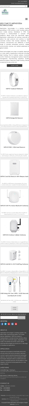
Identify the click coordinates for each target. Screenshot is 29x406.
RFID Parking (21, 399)
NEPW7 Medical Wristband (14, 89)
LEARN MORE (14, 65)
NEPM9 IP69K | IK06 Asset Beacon (14, 147)
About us (3, 330)
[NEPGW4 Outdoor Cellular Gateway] (14, 233)
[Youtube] (16, 324)
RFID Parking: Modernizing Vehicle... (9, 375)
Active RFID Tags (20, 395)
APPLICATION (4, 349)
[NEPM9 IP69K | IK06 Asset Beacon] (14, 145)
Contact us (4, 383)
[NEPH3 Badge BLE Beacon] (14, 116)
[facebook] (2, 324)
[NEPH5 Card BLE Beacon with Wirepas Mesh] (14, 175)
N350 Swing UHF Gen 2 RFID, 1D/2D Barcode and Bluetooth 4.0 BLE (14, 294)
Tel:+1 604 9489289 (22, 1)
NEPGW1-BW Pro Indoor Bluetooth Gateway (14, 205)
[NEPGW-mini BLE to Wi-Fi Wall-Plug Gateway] (14, 262)
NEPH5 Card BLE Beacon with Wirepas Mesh (14, 176)
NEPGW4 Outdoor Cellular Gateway (14, 235)
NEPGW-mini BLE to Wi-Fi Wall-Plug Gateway (14, 264)
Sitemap (17, 404)
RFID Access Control (11, 399)
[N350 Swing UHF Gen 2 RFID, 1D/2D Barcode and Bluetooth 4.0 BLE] (14, 291)
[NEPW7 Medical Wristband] (14, 87)
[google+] (9, 324)
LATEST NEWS (4, 367)
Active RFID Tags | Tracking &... (8, 370)
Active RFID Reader (10, 395)
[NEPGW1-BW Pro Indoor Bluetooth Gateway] (14, 204)
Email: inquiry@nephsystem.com (19, 3)
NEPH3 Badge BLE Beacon (14, 118)
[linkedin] (12, 324)
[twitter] (5, 324)
